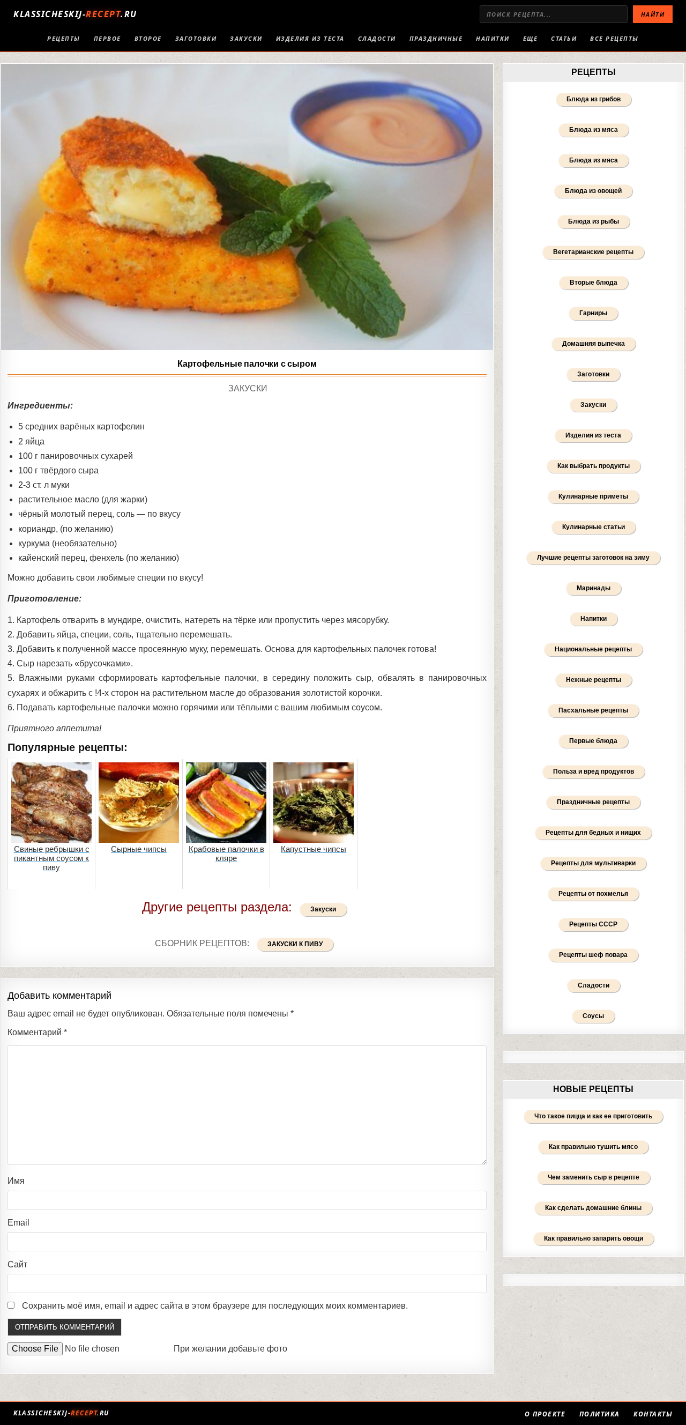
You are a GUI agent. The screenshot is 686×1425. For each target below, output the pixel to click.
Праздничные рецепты (593, 802)
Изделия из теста (310, 38)
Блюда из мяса (593, 129)
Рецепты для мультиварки (593, 863)
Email (18, 1222)
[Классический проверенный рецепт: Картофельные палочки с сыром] (247, 207)
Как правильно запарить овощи (593, 1238)
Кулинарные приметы (593, 496)
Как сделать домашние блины (593, 1208)
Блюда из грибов (593, 99)
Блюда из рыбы (593, 221)
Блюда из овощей (593, 191)
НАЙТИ (653, 14)
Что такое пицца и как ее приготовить (593, 1116)
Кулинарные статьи (593, 527)
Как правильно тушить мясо (593, 1147)
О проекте (545, 1414)
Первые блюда (593, 741)
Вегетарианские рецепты (593, 252)
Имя (16, 1180)
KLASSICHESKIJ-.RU (75, 14)
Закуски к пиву (295, 944)
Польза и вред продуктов (593, 771)
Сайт (17, 1264)
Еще (530, 38)
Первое (107, 38)
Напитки (493, 38)
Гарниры (593, 313)
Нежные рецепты (593, 680)
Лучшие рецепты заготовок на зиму (593, 557)
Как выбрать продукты (593, 466)
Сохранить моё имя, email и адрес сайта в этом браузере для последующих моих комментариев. (215, 1305)
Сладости (377, 38)
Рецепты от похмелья (593, 893)
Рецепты (63, 38)
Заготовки (196, 38)
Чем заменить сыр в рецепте (593, 1177)
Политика (599, 1414)
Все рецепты (614, 38)
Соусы (593, 1016)
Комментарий (37, 1032)
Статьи (564, 38)
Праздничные (436, 38)
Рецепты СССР (593, 924)
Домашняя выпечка (593, 343)
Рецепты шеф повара (593, 955)
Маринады (593, 588)
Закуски (246, 38)
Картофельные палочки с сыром (246, 363)
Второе (148, 38)
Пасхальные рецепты (593, 710)
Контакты (653, 1414)
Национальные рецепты (593, 649)
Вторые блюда (593, 282)
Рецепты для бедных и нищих (593, 832)
